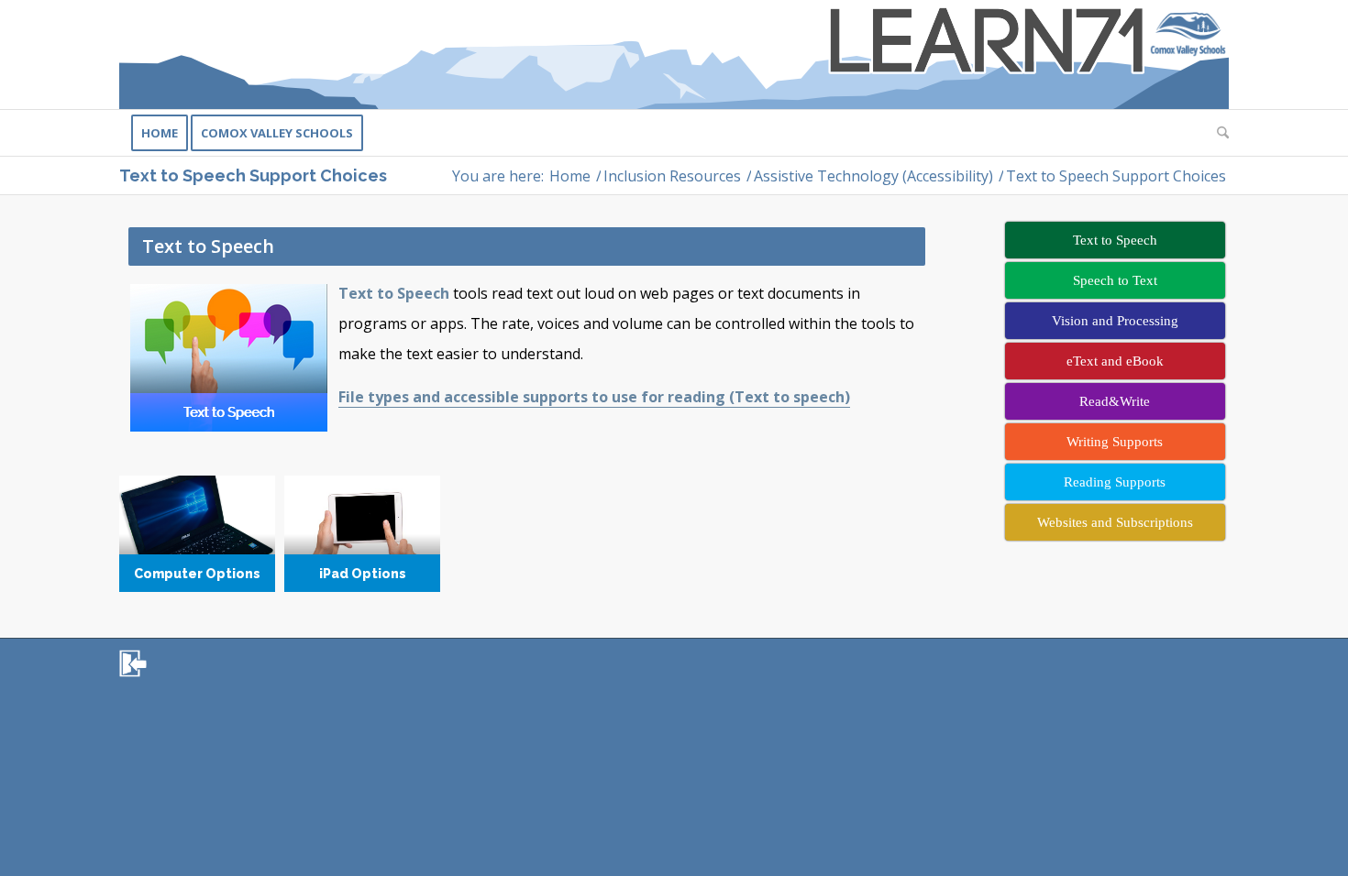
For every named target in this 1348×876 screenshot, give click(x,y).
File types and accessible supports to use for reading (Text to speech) (594, 397)
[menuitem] (159, 133)
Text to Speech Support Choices (253, 175)
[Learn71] (674, 54)
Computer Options (197, 534)
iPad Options (362, 534)
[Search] (1217, 133)
